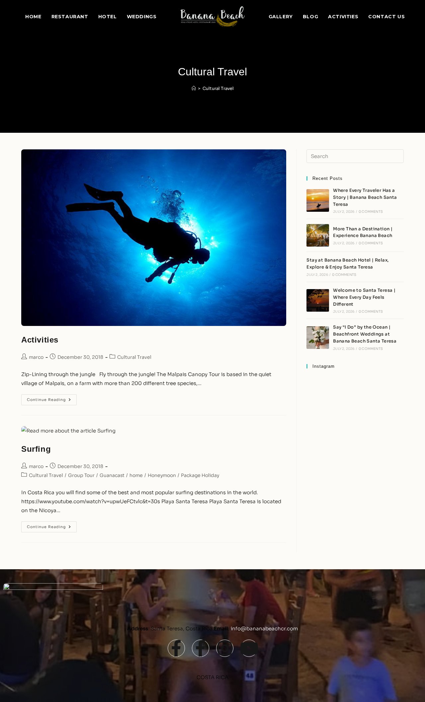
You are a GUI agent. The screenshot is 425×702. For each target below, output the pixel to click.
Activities (39, 339)
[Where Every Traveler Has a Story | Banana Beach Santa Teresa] (317, 200)
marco (36, 357)
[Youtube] (249, 648)
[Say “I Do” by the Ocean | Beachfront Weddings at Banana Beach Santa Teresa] (317, 337)
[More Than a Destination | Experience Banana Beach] (317, 235)
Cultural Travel (218, 88)
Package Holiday (200, 475)
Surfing (36, 448)
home (136, 475)
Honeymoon (162, 475)
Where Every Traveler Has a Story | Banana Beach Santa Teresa (365, 197)
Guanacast (112, 475)
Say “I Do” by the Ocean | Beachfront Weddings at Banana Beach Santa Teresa (364, 334)
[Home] (194, 88)
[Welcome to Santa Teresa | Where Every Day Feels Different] (317, 300)
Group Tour (81, 475)
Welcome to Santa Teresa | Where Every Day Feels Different (364, 297)
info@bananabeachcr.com (264, 628)
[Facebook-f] (176, 648)
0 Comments (371, 211)
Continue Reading (52, 398)
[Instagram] (224, 648)
